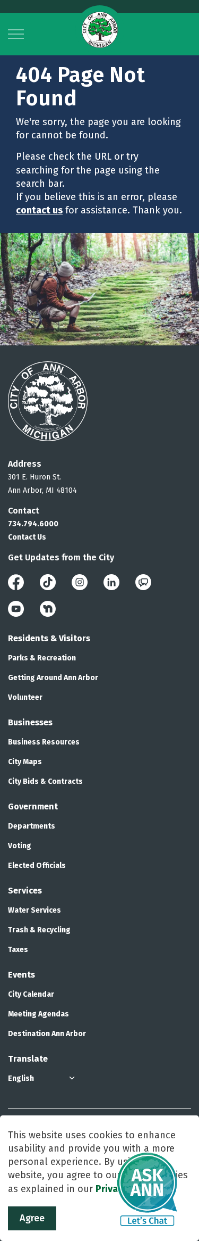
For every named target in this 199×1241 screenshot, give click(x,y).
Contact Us (27, 537)
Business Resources (44, 742)
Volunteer (25, 697)
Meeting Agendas (38, 1014)
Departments (31, 826)
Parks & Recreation (42, 658)
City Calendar (31, 994)
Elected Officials (37, 865)
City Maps (25, 761)
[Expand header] (16, 34)
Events (21, 975)
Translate (28, 1059)
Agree (32, 1218)
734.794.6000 (33, 523)
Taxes (18, 949)
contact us (39, 210)
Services (25, 891)
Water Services (34, 910)
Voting (19, 845)
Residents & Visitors (49, 638)
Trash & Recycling (39, 929)
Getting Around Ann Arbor (53, 677)
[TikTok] (48, 582)
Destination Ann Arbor (47, 1033)
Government (33, 806)
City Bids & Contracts (45, 781)
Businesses (30, 722)
